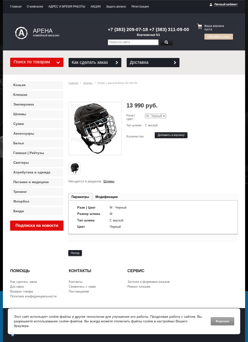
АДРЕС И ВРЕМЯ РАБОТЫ (66, 6)
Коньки (19, 85)
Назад (75, 253)
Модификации (106, 197)
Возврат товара (21, 291)
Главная (16, 6)
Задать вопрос (116, 6)
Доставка (139, 62)
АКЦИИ (96, 6)
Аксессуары (23, 133)
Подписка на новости (37, 225)
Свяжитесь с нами (82, 286)
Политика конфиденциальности (33, 296)
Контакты (75, 282)
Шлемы (88, 82)
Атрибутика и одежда (31, 172)
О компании (35, 6)
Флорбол (21, 201)
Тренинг (20, 192)
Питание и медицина (31, 182)
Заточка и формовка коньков (148, 282)
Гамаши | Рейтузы (28, 153)
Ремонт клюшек (138, 286)
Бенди (18, 211)
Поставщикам (79, 291)
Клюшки (20, 95)
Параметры (80, 197)
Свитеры (21, 162)
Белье (18, 143)
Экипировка (23, 104)
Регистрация (140, 6)
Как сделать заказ (90, 62)
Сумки (18, 124)
